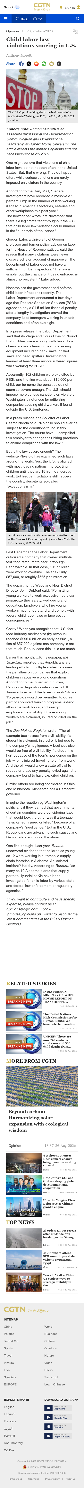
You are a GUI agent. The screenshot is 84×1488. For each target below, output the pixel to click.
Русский (9, 1436)
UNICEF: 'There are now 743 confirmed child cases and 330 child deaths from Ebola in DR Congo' (57, 1041)
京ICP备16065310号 (56, 1461)
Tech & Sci (11, 1341)
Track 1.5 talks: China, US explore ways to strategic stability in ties (59, 1280)
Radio (25, 19)
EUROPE (10, 1384)
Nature (49, 1355)
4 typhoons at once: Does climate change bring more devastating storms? (59, 1160)
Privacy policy (52, 1478)
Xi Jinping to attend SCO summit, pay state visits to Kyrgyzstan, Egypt (59, 1257)
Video (48, 1363)
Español (9, 1414)
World (48, 1326)
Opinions (50, 1348)
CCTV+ (9, 1450)
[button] (9, 1192)
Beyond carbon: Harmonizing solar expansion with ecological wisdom (38, 1121)
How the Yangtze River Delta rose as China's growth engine (59, 1203)
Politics (9, 1334)
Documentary (13, 1443)
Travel (8, 1355)
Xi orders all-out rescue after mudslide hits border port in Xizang (59, 1234)
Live (7, 1370)
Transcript (51, 1377)
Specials (10, 1377)
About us (70, 1478)
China (8, 1326)
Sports (8, 1348)
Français (10, 1421)
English (9, 1407)
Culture (49, 1341)
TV (40, 19)
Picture (9, 1363)
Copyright (33, 1478)
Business (50, 1334)
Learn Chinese (54, 1384)
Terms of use (15, 1478)
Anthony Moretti (19, 55)
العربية (8, 1428)
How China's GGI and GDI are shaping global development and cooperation (59, 1182)
